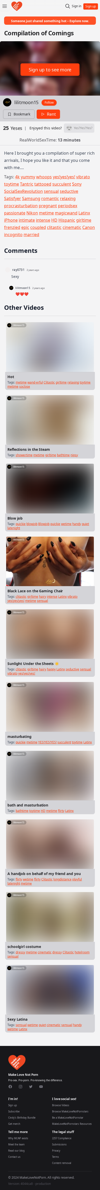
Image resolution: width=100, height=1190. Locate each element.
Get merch (14, 1124)
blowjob (31, 524)
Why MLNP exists (18, 1138)
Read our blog (16, 1150)
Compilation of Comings (39, 33)
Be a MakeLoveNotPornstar (67, 1117)
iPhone (11, 220)
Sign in (76, 6)
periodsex (67, 206)
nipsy (74, 455)
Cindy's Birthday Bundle (21, 1117)
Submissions (59, 1144)
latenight (13, 528)
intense (43, 220)
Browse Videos (60, 1105)
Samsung (31, 198)
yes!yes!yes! (64, 177)
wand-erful (35, 382)
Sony (77, 184)
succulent (61, 184)
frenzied (12, 227)
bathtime (63, 455)
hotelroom (82, 952)
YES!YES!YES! (47, 742)
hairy (42, 596)
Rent (51, 114)
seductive (69, 191)
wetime (66, 524)
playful (77, 879)
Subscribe (13, 1111)
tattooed (42, 184)
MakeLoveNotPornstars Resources (72, 1124)
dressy (20, 952)
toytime (11, 184)
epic (25, 227)
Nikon (32, 213)
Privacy (56, 1150)
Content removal (61, 1163)
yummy (28, 177)
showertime (24, 455)
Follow (49, 102)
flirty (61, 811)
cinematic (72, 227)
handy (76, 524)
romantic (50, 198)
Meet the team (16, 1144)
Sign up (12, 1105)
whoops (44, 177)
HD (54, 220)
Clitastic (49, 382)
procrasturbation (21, 206)
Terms (55, 1157)
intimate (27, 220)
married (31, 234)
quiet (85, 524)
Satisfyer (12, 198)
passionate (14, 213)
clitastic (54, 227)
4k (17, 177)
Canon (88, 227)
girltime (83, 220)
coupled (38, 227)
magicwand (66, 213)
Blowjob (43, 524)
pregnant (48, 206)
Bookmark (22, 114)
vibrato (83, 177)
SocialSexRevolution (23, 191)
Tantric (26, 184)
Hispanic (66, 220)
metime (46, 213)
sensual (51, 191)
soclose (24, 386)
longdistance (62, 879)
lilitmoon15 (26, 102)
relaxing (68, 198)
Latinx (84, 213)
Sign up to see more (50, 69)
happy (51, 669)
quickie (21, 524)
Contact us (14, 1157)
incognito (13, 234)
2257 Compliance (61, 1138)
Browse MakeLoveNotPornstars (70, 1111)
